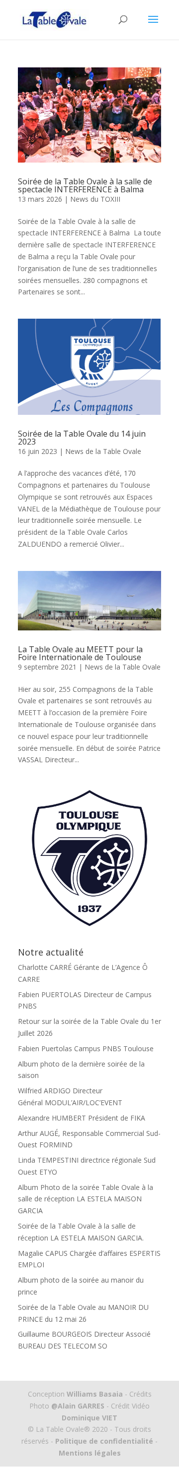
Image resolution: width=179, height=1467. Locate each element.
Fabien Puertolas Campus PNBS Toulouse (86, 1048)
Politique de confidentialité (104, 1441)
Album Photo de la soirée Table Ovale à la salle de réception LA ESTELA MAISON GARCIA (85, 1199)
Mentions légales (90, 1453)
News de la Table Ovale (103, 451)
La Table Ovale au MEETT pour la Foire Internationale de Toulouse (80, 653)
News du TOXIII (95, 199)
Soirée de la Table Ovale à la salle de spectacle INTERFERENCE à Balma (85, 185)
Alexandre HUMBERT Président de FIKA (81, 1118)
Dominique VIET (89, 1417)
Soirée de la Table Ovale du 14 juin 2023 (82, 437)
